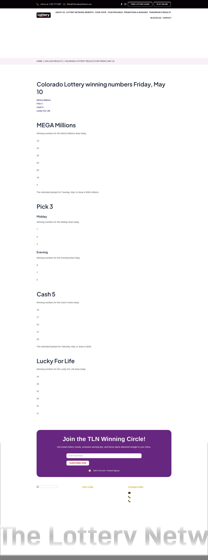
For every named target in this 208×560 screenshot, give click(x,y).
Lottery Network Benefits (80, 12)
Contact (167, 18)
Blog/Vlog (155, 18)
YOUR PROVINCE (115, 12)
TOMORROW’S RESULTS (160, 12)
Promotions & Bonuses (136, 12)
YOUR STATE (100, 12)
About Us (60, 12)
